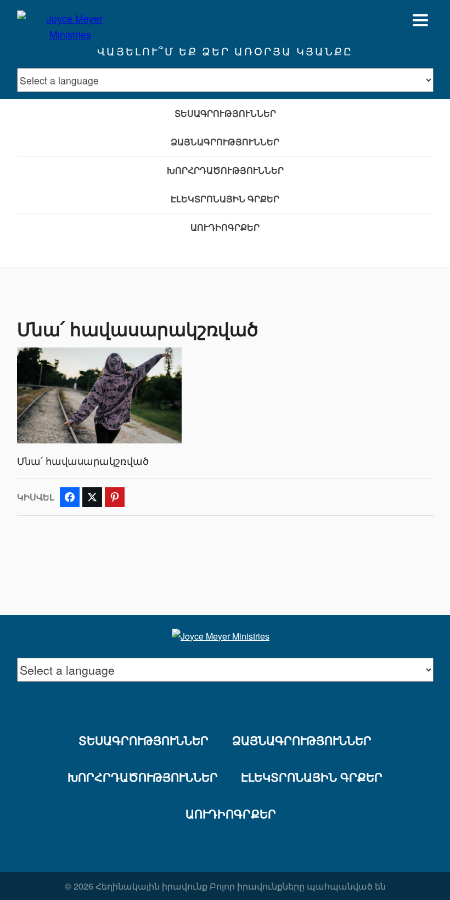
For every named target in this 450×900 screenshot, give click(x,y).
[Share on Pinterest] (115, 497)
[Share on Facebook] (70, 497)
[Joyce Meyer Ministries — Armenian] (70, 20)
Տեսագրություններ (225, 113)
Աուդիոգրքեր (225, 227)
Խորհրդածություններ (225, 170)
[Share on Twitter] (92, 497)
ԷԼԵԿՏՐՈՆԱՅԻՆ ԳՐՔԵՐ (225, 198)
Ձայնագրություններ (225, 141)
